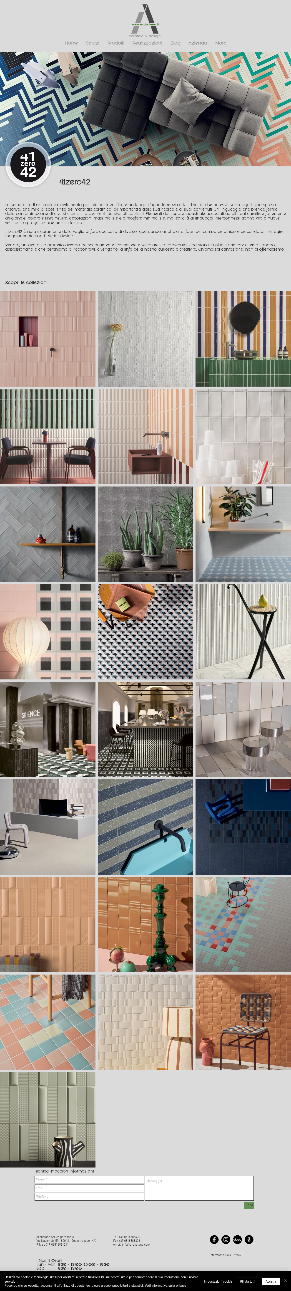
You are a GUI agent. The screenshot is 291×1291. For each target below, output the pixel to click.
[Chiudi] (285, 1281)
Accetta (271, 1281)
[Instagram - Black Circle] (225, 1239)
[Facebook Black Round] (214, 1239)
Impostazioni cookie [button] (218, 1281)
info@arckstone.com (136, 1245)
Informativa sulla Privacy (225, 1255)
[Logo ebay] (237, 1239)
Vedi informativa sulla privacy (165, 1285)
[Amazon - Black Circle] (249, 1239)
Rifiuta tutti (247, 1281)
